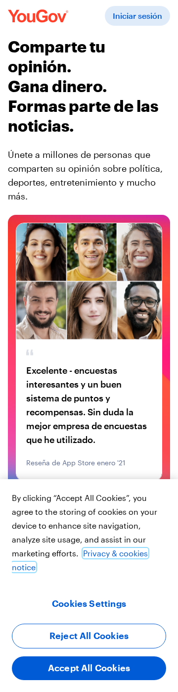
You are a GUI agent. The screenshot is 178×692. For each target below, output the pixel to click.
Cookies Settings (89, 603)
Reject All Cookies (89, 635)
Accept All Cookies (89, 667)
